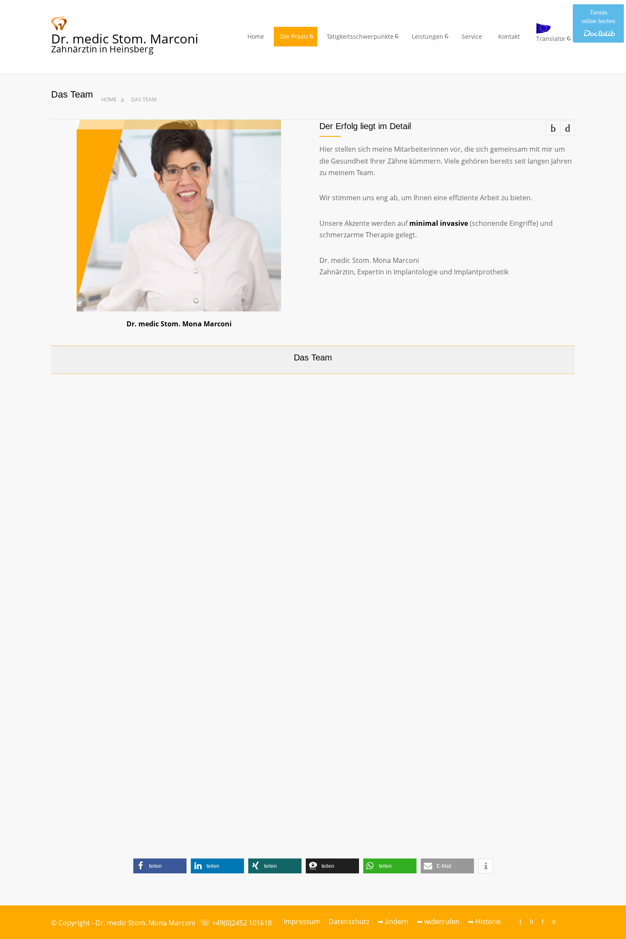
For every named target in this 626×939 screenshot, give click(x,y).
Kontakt (509, 36)
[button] (160, 865)
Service (472, 36)
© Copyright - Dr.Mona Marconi (123, 922)
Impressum (302, 921)
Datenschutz (349, 921)
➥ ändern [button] (393, 921)
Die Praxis (294, 36)
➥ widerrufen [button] (438, 921)
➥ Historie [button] (484, 921)
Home (255, 36)
